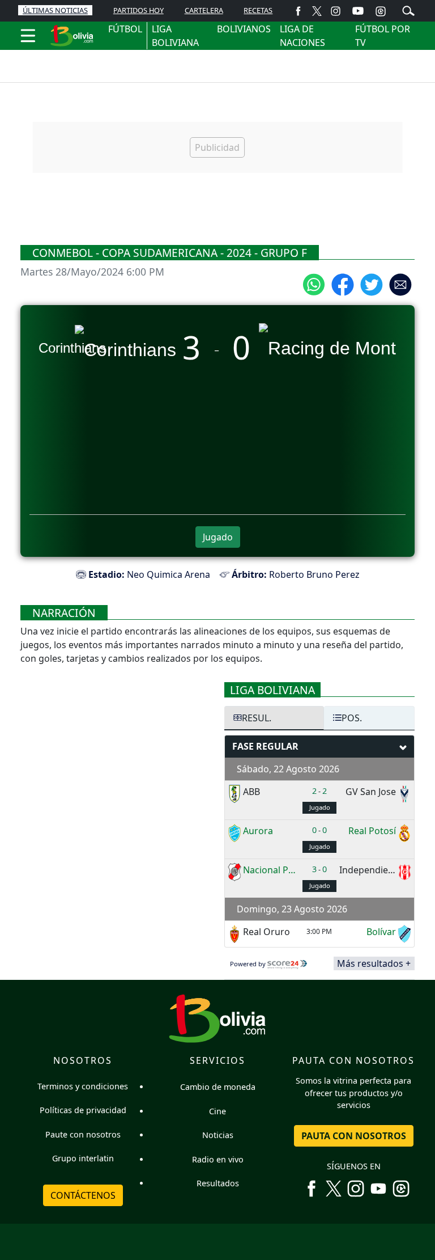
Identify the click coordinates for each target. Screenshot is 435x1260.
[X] (317, 10)
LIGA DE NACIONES (302, 36)
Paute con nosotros (83, 1134)
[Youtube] (357, 11)
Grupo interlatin (83, 1158)
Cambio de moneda (217, 1086)
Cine (217, 1111)
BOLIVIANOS (244, 29)
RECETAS (258, 10)
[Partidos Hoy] (381, 10)
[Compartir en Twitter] (371, 283)
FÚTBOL (125, 29)
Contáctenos (83, 1195)
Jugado (218, 537)
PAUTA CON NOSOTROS (353, 1136)
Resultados (218, 1183)
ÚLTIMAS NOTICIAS (55, 10)
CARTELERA (204, 10)
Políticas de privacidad (83, 1110)
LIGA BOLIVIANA (175, 36)
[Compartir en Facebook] (342, 283)
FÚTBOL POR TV (382, 36)
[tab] (274, 718)
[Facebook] (298, 10)
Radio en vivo (218, 1159)
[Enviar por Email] (400, 283)
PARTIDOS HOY (138, 10)
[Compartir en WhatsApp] (313, 283)
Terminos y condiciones (82, 1086)
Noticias (217, 1135)
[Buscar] (408, 10)
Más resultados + (374, 963)
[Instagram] (335, 10)
